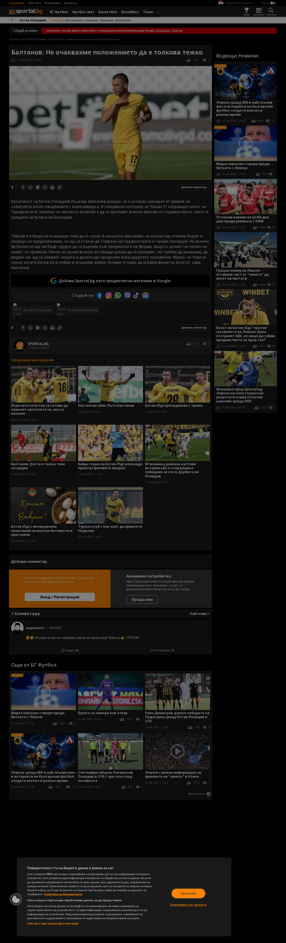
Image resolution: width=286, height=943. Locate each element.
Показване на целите (188, 905)
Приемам (188, 893)
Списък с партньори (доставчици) (52, 923)
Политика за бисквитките (63, 894)
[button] (16, 899)
